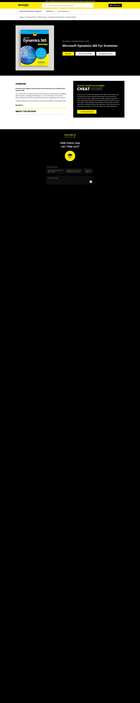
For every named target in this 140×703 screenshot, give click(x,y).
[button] (31, 11)
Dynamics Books (71, 17)
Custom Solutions (63, 11)
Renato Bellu (66, 41)
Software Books (42, 17)
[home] (23, 5)
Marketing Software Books (56, 17)
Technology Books (30, 17)
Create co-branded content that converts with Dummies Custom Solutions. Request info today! (70, 1)
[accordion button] (41, 84)
